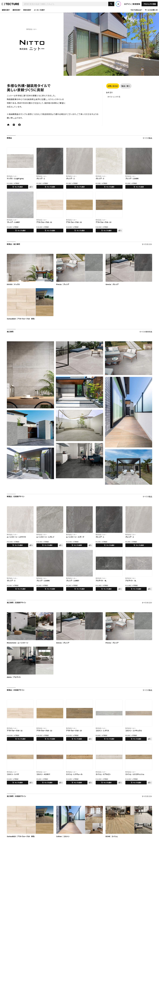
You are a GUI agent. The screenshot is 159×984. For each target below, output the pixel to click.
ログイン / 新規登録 (132, 4)
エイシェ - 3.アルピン (103, 774)
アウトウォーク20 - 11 (44, 222)
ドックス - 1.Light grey (15, 178)
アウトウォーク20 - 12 (74, 222)
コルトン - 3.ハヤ (13, 774)
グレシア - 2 (70, 178)
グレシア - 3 (100, 178)
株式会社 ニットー (12, 176)
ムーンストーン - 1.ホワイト (16, 537)
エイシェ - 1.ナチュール (74, 774)
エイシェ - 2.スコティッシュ (134, 774)
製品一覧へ (126, 86)
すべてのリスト (147, 244)
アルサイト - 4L (101, 580)
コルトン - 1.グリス (102, 730)
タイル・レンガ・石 (114, 96)
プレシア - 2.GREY (13, 222)
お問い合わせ (113, 86)
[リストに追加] (30, 150)
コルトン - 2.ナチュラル (133, 730)
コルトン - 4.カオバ (43, 774)
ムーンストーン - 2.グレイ (45, 537)
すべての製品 (147, 138)
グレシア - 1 (40, 178)
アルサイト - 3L (130, 580)
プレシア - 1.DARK (132, 178)
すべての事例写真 (146, 332)
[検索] (111, 4)
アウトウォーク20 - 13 (103, 222)
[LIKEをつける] (26, 150)
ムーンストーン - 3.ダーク (75, 537)
